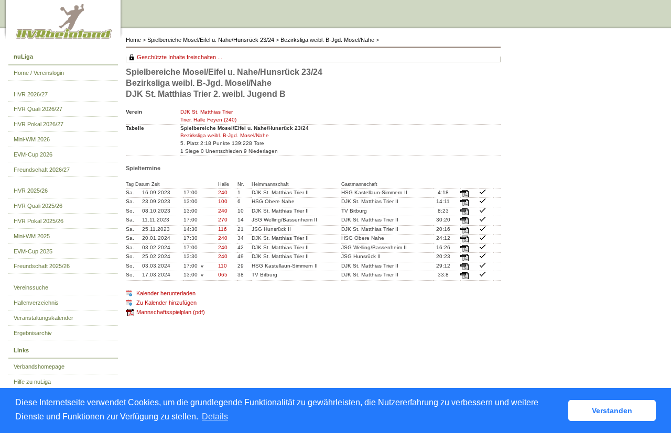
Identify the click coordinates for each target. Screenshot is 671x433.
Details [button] (215, 416)
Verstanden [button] (612, 410)
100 (223, 201)
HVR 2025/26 (31, 190)
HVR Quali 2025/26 (38, 206)
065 (223, 274)
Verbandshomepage (39, 366)
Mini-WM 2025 (32, 236)
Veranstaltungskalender (43, 318)
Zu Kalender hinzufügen (166, 302)
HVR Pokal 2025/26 (38, 221)
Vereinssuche (31, 287)
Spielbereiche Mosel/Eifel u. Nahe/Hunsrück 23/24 (210, 40)
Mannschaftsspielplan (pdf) (170, 312)
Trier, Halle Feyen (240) (208, 120)
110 (222, 266)
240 (223, 192)
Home (133, 40)
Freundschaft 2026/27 (42, 169)
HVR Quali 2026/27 (38, 109)
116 (222, 229)
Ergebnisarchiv (33, 333)
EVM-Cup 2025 (33, 251)
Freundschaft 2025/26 (42, 266)
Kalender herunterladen (166, 293)
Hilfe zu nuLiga (32, 382)
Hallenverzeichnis (36, 302)
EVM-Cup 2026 (33, 154)
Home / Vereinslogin (39, 73)
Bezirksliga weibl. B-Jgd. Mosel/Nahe (327, 40)
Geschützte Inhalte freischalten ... (179, 57)
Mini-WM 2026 (32, 139)
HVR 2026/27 (31, 94)
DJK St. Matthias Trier (206, 112)
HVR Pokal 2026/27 (38, 124)
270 (223, 220)
